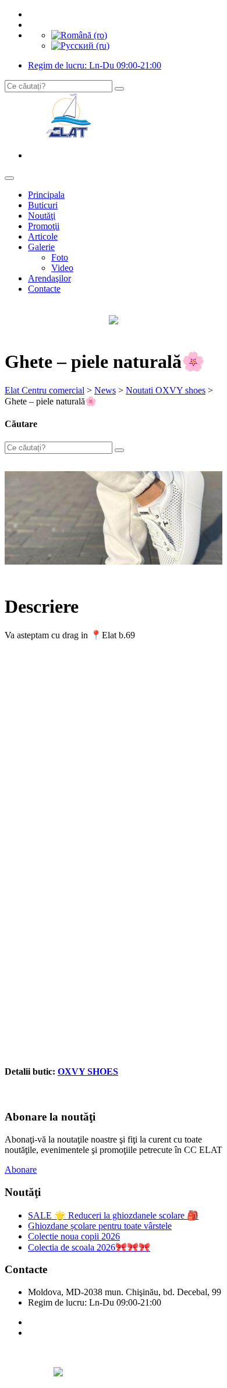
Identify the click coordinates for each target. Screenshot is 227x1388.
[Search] (119, 89)
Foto (59, 257)
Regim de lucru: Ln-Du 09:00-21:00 (94, 65)
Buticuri (43, 205)
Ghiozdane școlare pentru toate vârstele (100, 1226)
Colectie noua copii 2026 (74, 1236)
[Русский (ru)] (80, 45)
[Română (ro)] (79, 35)
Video (62, 268)
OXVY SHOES (88, 1071)
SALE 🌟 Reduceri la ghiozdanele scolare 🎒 (113, 1215)
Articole (43, 236)
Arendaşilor (49, 278)
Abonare (21, 1169)
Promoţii (43, 226)
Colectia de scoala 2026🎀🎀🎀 (89, 1247)
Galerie (41, 247)
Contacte (44, 289)
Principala (46, 195)
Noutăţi (41, 216)
